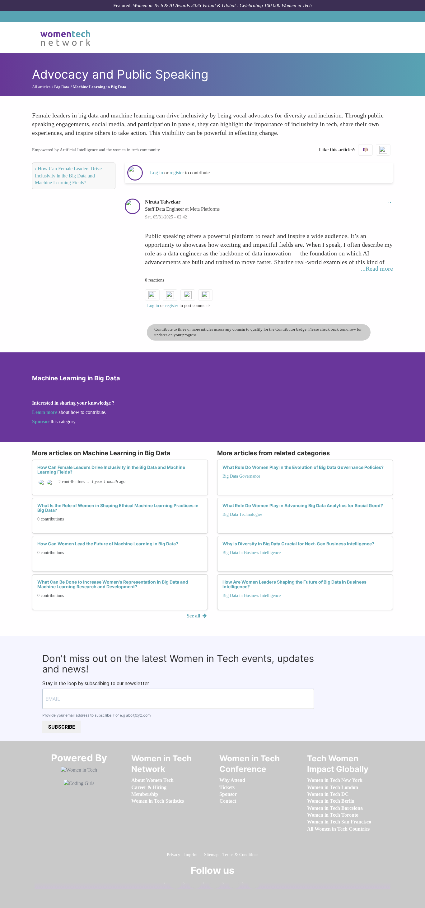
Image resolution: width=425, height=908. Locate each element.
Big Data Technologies (242, 514)
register (177, 172)
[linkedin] (192, 884)
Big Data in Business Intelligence (251, 552)
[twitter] (231, 884)
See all (194, 615)
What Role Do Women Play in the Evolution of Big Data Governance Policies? (303, 467)
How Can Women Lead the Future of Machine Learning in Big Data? (107, 543)
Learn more (44, 412)
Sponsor (41, 421)
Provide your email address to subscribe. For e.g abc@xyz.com (96, 715)
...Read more (377, 268)
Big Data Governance (241, 476)
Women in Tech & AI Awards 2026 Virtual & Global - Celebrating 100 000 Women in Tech (222, 5)
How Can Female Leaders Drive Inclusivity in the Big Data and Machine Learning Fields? (68, 175)
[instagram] (211, 884)
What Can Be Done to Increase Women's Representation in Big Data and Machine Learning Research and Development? (112, 584)
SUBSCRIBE (61, 727)
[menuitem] (152, 780)
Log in (156, 172)
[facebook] (172, 884)
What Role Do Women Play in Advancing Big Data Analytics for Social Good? (302, 505)
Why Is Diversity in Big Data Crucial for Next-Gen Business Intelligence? (298, 543)
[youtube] (250, 884)
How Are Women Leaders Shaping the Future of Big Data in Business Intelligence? (294, 584)
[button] (390, 201)
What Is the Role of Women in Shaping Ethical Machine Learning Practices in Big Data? (117, 508)
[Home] (67, 37)
